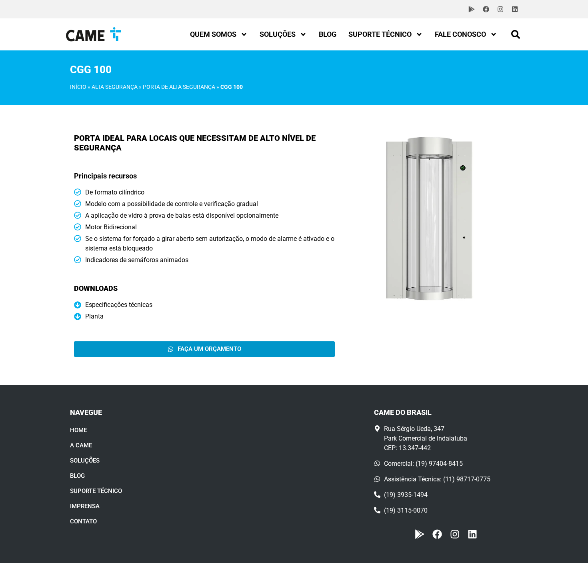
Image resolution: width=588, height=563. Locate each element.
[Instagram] (500, 9)
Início (78, 87)
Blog (327, 34)
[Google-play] (471, 9)
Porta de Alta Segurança (179, 87)
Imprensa (85, 506)
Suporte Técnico (380, 34)
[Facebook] (486, 9)
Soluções (278, 34)
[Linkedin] (515, 9)
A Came (81, 445)
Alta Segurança (115, 87)
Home (78, 430)
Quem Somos (213, 34)
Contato (83, 521)
